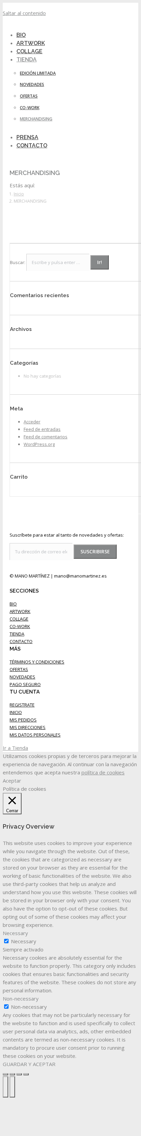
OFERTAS (19, 669)
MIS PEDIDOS (23, 720)
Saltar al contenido (24, 13)
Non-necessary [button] (21, 998)
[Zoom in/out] (26, 1074)
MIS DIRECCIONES (28, 727)
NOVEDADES (22, 677)
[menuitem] (30, 59)
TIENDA (17, 634)
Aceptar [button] (12, 780)
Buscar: (17, 262)
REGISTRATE (22, 705)
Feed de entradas (42, 429)
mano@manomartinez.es (80, 576)
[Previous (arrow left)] (5, 1086)
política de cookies (103, 772)
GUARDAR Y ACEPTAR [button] (29, 1064)
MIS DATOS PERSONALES (35, 735)
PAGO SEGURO (25, 684)
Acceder (32, 422)
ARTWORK (20, 611)
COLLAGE (19, 619)
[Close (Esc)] (5, 1074)
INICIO (16, 712)
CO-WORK (20, 626)
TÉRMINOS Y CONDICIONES (37, 662)
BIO (13, 604)
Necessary (23, 941)
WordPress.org (39, 444)
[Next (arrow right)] (12, 1086)
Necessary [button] (15, 933)
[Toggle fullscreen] (19, 1074)
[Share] (12, 1074)
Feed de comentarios (45, 437)
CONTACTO (21, 641)
